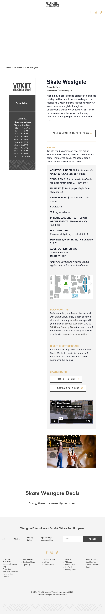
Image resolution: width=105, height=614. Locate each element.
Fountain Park (22, 103)
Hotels (88, 567)
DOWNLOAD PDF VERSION (67, 387)
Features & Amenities (10, 572)
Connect (6, 577)
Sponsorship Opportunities (47, 539)
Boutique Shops (29, 562)
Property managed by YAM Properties (52, 595)
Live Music (68, 567)
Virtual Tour (7, 569)
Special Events (70, 565)
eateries (74, 320)
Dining (46, 562)
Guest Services (91, 562)
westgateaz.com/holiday (75, 334)
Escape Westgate (74, 323)
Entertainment (49, 565)
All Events (18, 68)
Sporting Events (70, 570)
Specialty (26, 565)
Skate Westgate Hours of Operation (71, 133)
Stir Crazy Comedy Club (62, 327)
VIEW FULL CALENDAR (66, 378)
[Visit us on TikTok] (101, 12)
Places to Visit (8, 574)
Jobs (4, 539)
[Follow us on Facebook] (90, 12)
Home (8, 68)
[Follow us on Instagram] (96, 12)
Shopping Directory (10, 564)
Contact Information (93, 565)
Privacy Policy (30, 539)
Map (4, 567)
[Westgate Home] (52, 4)
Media (17, 539)
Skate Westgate (31, 68)
